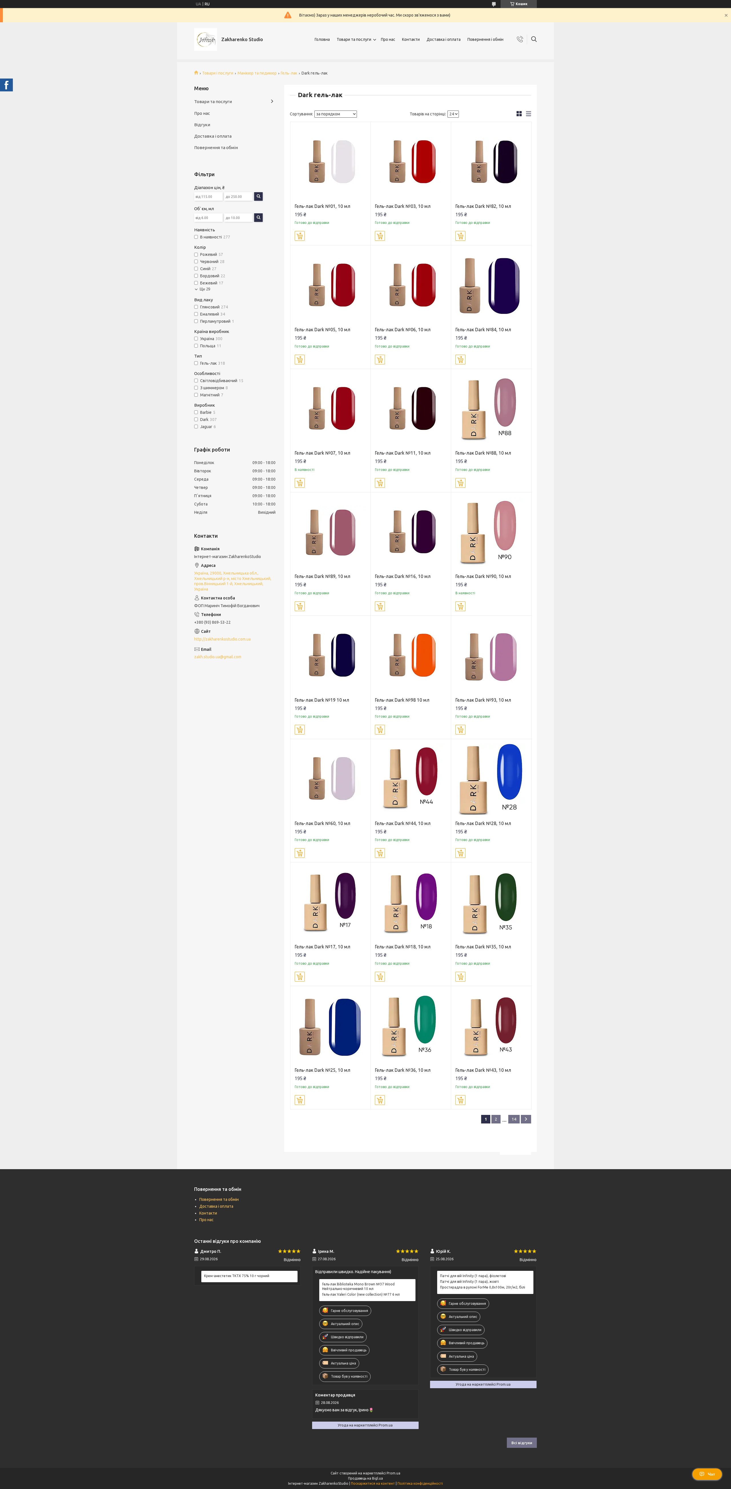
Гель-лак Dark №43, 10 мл (483, 1070)
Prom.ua (393, 1473)
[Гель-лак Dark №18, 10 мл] (411, 902)
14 (514, 1119)
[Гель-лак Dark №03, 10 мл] (411, 162)
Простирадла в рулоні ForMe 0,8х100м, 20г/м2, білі (482, 1287)
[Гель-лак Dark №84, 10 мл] (491, 285)
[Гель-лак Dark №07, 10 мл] (330, 409)
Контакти (411, 39)
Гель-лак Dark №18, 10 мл (403, 946)
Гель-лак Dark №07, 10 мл (322, 452)
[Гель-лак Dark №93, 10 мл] (491, 656)
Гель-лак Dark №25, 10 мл (322, 1070)
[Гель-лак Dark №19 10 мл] (330, 656)
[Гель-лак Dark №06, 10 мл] (411, 285)
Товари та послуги (354, 39)
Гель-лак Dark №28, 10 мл (483, 823)
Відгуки (202, 124)
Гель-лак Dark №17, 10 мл (322, 946)
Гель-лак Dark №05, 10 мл (322, 329)
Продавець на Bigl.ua (365, 1478)
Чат (711, 1474)
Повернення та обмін (216, 147)
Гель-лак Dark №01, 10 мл (322, 206)
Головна (322, 39)
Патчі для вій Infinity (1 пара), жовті (469, 1281)
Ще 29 (205, 289)
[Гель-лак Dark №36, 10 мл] (411, 1026)
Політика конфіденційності (420, 1483)
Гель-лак (289, 73)
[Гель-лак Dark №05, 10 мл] (330, 285)
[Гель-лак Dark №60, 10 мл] (330, 779)
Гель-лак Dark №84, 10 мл (483, 329)
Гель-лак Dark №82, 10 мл (483, 206)
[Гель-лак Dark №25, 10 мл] (330, 1026)
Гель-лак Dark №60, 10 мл (322, 823)
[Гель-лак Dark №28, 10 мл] (491, 779)
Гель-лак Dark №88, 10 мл (483, 452)
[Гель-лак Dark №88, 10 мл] (491, 409)
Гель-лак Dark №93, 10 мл (483, 700)
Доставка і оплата (444, 39)
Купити (300, 236)
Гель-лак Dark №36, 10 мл (403, 1070)
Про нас (388, 39)
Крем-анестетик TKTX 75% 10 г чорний (236, 1276)
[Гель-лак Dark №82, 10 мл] (491, 162)
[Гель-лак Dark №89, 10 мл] (330, 532)
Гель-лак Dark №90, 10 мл (483, 576)
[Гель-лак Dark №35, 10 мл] (491, 902)
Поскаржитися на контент (373, 1483)
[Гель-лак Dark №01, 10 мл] (330, 162)
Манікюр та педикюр (257, 73)
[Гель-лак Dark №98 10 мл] (411, 656)
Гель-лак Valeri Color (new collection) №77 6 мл (361, 1294)
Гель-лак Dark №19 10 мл (322, 700)
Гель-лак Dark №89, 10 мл (322, 576)
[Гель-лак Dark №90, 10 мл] (491, 532)
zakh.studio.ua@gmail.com (217, 657)
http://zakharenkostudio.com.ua (222, 639)
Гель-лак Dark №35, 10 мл (483, 946)
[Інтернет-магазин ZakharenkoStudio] (205, 39)
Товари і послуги (217, 73)
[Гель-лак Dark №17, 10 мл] (330, 902)
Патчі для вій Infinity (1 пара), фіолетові (473, 1276)
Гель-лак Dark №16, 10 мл (403, 576)
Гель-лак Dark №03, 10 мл (403, 206)
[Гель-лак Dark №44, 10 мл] (411, 779)
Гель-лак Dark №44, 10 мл (403, 823)
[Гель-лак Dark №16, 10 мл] (411, 532)
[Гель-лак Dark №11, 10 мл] (411, 409)
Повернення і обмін (485, 39)
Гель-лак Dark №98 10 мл (402, 700)
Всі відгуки (521, 1443)
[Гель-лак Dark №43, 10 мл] (491, 1026)
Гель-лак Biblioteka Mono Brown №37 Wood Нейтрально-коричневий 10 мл (358, 1286)
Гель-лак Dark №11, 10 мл (403, 452)
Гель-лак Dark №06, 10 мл (403, 329)
